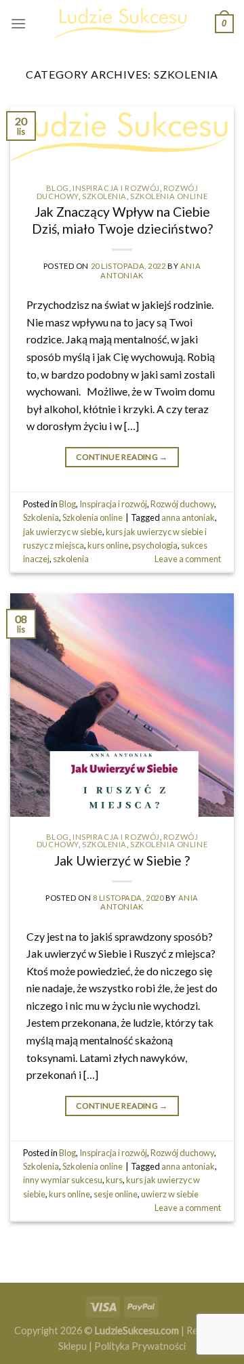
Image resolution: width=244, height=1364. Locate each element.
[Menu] (18, 23)
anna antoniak (188, 517)
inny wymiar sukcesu (62, 1179)
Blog (57, 188)
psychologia (155, 545)
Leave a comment (188, 558)
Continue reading (122, 457)
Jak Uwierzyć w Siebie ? (122, 860)
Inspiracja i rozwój (116, 188)
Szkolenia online (168, 196)
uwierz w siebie (170, 1194)
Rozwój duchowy (182, 503)
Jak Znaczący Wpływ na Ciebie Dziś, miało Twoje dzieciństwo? (122, 220)
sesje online (116, 1194)
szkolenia (71, 558)
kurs (114, 1179)
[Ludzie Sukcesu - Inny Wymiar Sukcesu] (122, 23)
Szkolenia (104, 196)
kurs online (108, 545)
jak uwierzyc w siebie (62, 531)
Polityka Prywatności (140, 1346)
